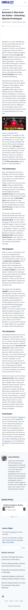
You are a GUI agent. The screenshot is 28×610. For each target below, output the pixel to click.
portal (6, 222)
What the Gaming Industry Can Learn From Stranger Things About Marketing (13, 585)
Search (23, 547)
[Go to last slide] (4, 509)
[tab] (11, 516)
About (6, 601)
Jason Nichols (7, 22)
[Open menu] (25, 3)
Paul (6, 510)
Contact (11, 601)
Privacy (17, 601)
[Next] (24, 509)
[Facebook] (3, 596)
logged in (13, 532)
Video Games (5, 9)
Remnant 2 (5, 159)
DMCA (21, 601)
